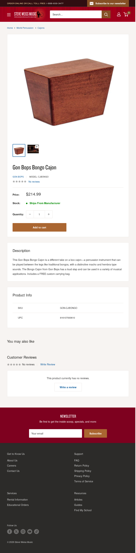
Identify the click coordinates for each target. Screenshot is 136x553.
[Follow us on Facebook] (9, 531)
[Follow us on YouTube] (29, 531)
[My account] (119, 14)
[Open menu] (9, 14)
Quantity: (18, 214)
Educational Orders (18, 505)
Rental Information (17, 499)
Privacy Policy (82, 476)
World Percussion (24, 27)
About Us (12, 460)
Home (10, 27)
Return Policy (81, 465)
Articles (78, 499)
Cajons (41, 27)
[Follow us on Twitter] (16, 531)
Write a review (68, 387)
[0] (126, 14)
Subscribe (95, 433)
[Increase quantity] (48, 214)
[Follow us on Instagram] (23, 531)
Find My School (83, 510)
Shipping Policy (82, 471)
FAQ (76, 460)
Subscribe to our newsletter (110, 3)
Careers (11, 465)
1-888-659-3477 (54, 3)
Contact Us (13, 471)
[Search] (106, 14)
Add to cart (39, 227)
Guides (78, 505)
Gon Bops (18, 176)
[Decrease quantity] (30, 214)
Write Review (47, 364)
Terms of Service (83, 481)
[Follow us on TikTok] (36, 531)
